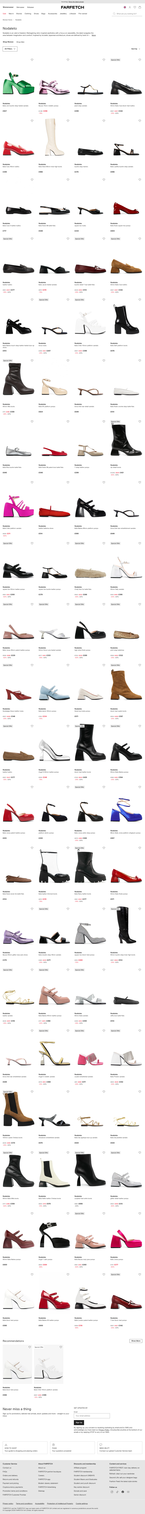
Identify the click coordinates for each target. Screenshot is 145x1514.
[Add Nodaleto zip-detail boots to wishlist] (139, 421)
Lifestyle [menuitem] (72, 13)
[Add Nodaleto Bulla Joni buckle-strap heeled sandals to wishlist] (32, 59)
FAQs (54, 1448)
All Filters (8, 49)
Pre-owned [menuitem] (83, 13)
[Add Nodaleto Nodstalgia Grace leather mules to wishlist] (32, 665)
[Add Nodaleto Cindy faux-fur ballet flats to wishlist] (103, 543)
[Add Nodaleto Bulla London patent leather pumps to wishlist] (103, 1274)
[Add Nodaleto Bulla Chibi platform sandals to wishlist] (32, 482)
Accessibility (39, 1503)
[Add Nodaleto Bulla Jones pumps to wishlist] (139, 1213)
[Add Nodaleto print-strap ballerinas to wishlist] (139, 604)
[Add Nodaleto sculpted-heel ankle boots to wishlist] (103, 1152)
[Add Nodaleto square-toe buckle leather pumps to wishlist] (67, 543)
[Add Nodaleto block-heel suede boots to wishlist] (139, 665)
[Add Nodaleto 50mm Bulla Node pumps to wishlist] (139, 847)
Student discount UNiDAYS (84, 1475)
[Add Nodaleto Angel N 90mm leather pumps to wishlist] (67, 726)
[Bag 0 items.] (139, 7)
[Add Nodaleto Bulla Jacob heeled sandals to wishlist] (67, 238)
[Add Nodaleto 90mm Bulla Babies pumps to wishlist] (139, 726)
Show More (135, 1341)
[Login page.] (129, 7)
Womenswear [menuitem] (8, 7)
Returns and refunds (10, 1479)
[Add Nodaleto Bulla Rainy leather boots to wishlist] (103, 847)
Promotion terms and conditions (15, 1491)
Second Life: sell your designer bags (123, 1477)
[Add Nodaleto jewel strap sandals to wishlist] (103, 59)
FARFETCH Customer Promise (14, 1495)
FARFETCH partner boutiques (49, 1471)
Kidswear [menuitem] (30, 7)
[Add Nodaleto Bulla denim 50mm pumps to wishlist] (67, 665)
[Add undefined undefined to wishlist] (29, 1347)
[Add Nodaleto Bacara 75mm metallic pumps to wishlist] (67, 59)
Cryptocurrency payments (13, 1487)
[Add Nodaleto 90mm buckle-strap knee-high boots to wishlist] (139, 908)
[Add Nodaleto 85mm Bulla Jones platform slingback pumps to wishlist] (139, 787)
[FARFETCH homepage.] (72, 7)
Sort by (134, 49)
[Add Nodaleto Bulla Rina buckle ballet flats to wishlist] (32, 421)
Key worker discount (81, 1487)
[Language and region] (124, 7)
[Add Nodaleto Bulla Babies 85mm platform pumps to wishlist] (103, 482)
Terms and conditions (24, 1503)
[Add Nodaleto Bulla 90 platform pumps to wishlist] (67, 360)
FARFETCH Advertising (47, 1487)
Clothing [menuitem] (28, 13)
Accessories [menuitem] (52, 13)
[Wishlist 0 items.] (134, 7)
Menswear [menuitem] (20, 7)
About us (41, 1468)
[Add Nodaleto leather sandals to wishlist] (32, 969)
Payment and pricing (11, 1483)
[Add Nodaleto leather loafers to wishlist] (32, 238)
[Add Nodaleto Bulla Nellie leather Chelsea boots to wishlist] (67, 1152)
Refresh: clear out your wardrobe (121, 1473)
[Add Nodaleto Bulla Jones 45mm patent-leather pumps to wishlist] (32, 604)
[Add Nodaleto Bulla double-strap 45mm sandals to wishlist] (67, 908)
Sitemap (41, 1491)
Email (75, 1412)
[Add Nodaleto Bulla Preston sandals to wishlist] (139, 1030)
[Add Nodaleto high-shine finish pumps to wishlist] (103, 604)
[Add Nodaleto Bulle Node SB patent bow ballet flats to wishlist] (67, 421)
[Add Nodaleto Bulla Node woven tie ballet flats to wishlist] (32, 847)
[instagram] (111, 1491)
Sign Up (79, 1422)
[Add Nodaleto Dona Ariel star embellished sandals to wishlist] (32, 1030)
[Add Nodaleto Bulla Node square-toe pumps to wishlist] (139, 179)
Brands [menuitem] (19, 13)
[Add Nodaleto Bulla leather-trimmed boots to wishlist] (67, 847)
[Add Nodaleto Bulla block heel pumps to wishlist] (32, 1274)
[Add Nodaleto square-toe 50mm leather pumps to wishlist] (32, 543)
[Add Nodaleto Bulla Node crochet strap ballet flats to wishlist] (139, 360)
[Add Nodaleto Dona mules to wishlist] (67, 299)
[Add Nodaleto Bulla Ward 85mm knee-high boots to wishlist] (67, 120)
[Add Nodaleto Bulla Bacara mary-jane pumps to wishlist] (103, 1213)
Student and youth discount (85, 1483)
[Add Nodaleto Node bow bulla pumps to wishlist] (103, 665)
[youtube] (128, 1491)
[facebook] (122, 1491)
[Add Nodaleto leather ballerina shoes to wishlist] (67, 482)
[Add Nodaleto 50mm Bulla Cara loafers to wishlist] (139, 238)
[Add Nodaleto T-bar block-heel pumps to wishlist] (139, 1274)
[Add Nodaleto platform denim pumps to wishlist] (67, 787)
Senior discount (80, 1495)
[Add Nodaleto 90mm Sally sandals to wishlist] (139, 543)
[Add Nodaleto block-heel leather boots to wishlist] (103, 726)
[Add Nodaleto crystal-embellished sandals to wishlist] (103, 1030)
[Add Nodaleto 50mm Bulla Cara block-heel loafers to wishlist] (139, 59)
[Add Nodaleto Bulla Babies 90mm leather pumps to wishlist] (67, 969)
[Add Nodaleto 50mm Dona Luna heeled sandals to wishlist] (67, 604)
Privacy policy (8, 1503)
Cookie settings (82, 1503)
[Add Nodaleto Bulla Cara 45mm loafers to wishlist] (32, 120)
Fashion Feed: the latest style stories (123, 1481)
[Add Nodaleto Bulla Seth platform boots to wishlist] (139, 299)
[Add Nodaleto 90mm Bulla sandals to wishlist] (103, 969)
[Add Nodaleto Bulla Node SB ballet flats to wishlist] (67, 179)
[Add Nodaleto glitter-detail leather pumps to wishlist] (139, 1152)
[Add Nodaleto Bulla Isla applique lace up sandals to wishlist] (103, 1091)
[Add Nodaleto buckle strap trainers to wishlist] (103, 120)
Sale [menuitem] (4, 13)
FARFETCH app (44, 1479)
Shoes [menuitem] (36, 13)
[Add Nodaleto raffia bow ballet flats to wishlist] (139, 969)
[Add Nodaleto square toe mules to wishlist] (103, 179)
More (94, 35)
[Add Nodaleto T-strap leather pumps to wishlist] (103, 421)
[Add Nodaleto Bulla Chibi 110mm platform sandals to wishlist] (103, 299)
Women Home (7, 20)
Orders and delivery (10, 1475)
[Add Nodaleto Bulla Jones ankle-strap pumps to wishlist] (103, 787)
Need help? (104, 1448)
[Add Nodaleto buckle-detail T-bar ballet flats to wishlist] (103, 238)
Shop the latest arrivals (76, 1)
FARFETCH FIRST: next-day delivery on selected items (124, 1469)
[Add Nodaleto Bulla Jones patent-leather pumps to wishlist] (32, 787)
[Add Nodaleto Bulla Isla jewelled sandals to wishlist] (139, 1091)
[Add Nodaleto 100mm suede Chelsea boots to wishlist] (32, 1091)
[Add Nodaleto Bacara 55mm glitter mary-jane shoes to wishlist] (32, 908)
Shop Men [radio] (20, 42)
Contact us (7, 1468)
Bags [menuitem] (43, 13)
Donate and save (80, 1491)
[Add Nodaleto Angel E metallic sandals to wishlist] (67, 1030)
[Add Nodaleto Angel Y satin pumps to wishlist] (67, 1213)
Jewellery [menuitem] (63, 13)
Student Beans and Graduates (85, 1479)
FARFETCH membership (83, 1471)
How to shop (11, 1448)
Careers (41, 1475)
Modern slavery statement (48, 1483)
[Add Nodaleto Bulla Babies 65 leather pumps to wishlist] (67, 1274)
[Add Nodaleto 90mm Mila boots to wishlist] (32, 360)
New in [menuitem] (11, 13)
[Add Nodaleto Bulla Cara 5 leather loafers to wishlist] (32, 179)
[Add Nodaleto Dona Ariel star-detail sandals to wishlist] (103, 360)
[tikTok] (117, 1491)
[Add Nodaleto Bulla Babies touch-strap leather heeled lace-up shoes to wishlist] (32, 299)
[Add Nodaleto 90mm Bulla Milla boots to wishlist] (32, 1152)
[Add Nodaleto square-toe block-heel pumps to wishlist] (103, 908)
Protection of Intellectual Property (60, 1503)
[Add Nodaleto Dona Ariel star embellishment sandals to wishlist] (139, 482)
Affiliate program (80, 1468)
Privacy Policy (104, 1430)
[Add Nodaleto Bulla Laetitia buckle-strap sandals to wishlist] (139, 120)
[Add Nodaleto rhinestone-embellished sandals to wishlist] (67, 1091)
